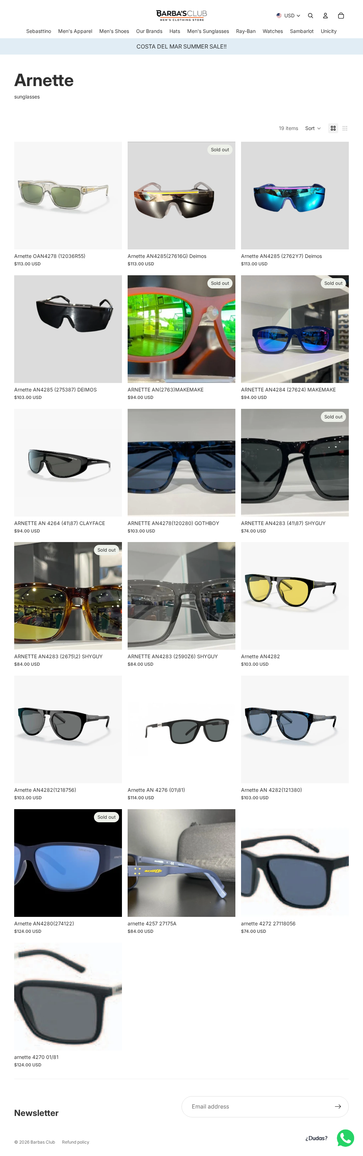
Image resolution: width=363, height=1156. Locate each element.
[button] (313, 128)
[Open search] (310, 15)
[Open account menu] (325, 15)
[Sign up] (338, 1106)
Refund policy (75, 1142)
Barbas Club (42, 1142)
